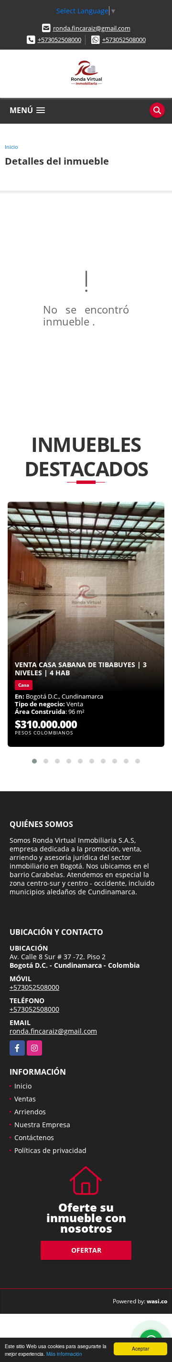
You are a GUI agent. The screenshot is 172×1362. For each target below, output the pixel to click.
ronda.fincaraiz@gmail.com (91, 28)
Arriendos (30, 1111)
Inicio (11, 146)
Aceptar (140, 1348)
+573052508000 (59, 39)
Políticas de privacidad (50, 1150)
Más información (64, 1353)
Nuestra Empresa (42, 1124)
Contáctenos (34, 1137)
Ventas (25, 1098)
